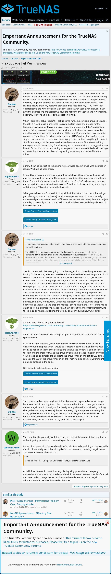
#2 (107, 161)
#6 (107, 432)
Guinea (6, 67)
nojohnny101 (11, 176)
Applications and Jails (38, 507)
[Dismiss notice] (107, 31)
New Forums (107, 341)
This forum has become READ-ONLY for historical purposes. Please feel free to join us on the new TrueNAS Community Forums (51, 51)
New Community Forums (69, 564)
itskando (99, 515)
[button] (25, 20)
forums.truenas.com (39, 553)
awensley (14, 507)
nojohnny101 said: (33, 239)
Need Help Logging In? (89, 24)
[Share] (103, 88)
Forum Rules (43, 24)
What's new (17, 19)
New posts (6, 24)
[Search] (107, 20)
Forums (6, 19)
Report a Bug (86, 19)
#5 (107, 396)
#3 (107, 234)
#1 (107, 88)
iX (106, 8)
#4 (107, 317)
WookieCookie (11, 447)
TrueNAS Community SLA (66, 24)
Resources (69, 19)
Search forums (19, 24)
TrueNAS (99, 8)
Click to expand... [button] (66, 263)
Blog (30, 24)
